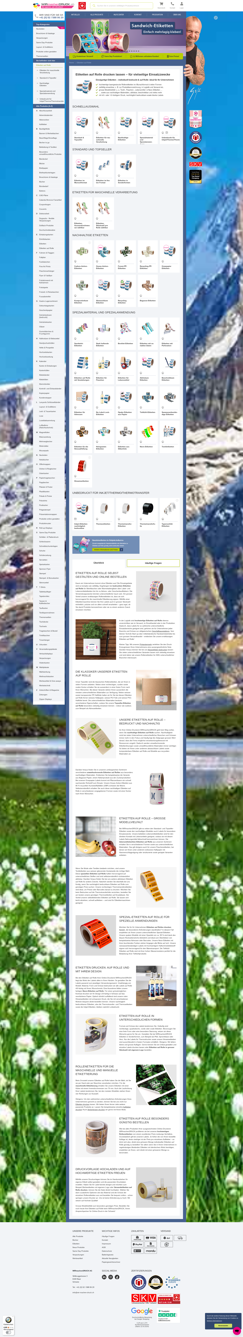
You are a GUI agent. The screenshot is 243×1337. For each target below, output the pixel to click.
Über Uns (177, 15)
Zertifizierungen (141, 1271)
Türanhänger (44, 640)
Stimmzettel (44, 582)
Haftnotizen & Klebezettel (49, 338)
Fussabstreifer (45, 296)
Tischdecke (43, 622)
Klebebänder (44, 375)
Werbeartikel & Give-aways (50, 681)
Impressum (106, 1244)
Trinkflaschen (44, 635)
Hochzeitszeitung (46, 357)
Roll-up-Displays (45, 528)
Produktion (157, 15)
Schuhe (42, 551)
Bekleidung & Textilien (48, 147)
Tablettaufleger (45, 592)
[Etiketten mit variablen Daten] (148, 334)
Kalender (42, 361)
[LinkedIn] (104, 1277)
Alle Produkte (96, 15)
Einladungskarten (46, 234)
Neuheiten (40, 29)
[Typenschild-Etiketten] (170, 514)
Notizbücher (44, 460)
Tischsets (43, 626)
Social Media (109, 1271)
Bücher (42, 182)
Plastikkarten (44, 491)
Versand (166, 1231)
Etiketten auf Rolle (43, 65)
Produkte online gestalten (46, 51)
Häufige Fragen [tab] (153, 563)
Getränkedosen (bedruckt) (45, 316)
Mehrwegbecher (45, 441)
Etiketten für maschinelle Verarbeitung (49, 71)
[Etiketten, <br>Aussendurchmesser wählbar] (82, 213)
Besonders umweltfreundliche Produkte (50, 153)
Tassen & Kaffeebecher (44, 602)
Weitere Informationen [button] (214, 1321)
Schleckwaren (44, 541)
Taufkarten (43, 608)
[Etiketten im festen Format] (104, 171)
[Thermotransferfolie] (148, 514)
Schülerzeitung (45, 555)
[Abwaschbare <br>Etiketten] (104, 291)
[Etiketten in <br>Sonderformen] (126, 171)
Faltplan (42, 257)
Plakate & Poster (46, 487)
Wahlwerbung (44, 672)
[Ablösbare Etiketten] (148, 368)
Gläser (42, 327)
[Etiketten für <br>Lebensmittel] (126, 368)
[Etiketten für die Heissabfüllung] (82, 437)
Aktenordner (44, 120)
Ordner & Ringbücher (47, 469)
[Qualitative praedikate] (155, 1282)
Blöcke (42, 163)
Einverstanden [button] (223, 1325)
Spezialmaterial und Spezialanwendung (47, 92)
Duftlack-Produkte (46, 225)
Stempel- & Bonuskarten (49, 578)
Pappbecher (44, 482)
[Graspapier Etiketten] (170, 256)
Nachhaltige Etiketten (44, 84)
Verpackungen (42, 38)
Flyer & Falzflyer (45, 275)
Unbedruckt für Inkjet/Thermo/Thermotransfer (51, 100)
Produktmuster (45, 523)
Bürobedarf (43, 186)
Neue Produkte (79, 1247)
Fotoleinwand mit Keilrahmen (46, 281)
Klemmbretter (44, 384)
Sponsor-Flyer (45, 569)
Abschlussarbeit (45, 111)
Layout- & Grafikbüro (44, 47)
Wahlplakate (44, 667)
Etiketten (42, 244)
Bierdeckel (43, 159)
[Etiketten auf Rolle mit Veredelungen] (82, 368)
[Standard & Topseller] (82, 128)
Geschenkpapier (45, 310)
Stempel (42, 573)
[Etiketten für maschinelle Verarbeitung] (104, 128)
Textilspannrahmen (46, 613)
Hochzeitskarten (45, 352)
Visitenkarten (44, 663)
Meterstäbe (43, 446)
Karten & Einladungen (48, 366)
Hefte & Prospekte (46, 348)
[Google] (142, 1311)
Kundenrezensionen (142, 1324)
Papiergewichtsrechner (111, 1262)
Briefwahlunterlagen (47, 172)
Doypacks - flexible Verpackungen (46, 219)
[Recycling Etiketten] (126, 291)
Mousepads (44, 450)
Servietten (43, 560)
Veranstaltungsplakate (48, 649)
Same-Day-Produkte (44, 42)
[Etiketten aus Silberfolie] (126, 437)
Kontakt (138, 15)
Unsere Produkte (83, 1231)
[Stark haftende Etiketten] (104, 334)
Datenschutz (107, 1251)
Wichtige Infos (111, 1231)
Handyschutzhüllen (46, 343)
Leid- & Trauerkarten (47, 411)
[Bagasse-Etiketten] (148, 291)
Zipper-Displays (45, 699)
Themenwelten (42, 56)
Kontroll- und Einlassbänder (50, 388)
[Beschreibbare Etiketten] (170, 368)
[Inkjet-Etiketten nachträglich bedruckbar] (82, 514)
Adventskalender (46, 115)
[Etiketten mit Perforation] (170, 334)
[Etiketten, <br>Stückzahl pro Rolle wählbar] (104, 213)
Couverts (42, 209)
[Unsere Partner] (195, 119)
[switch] (8, 1332)
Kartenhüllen (44, 370)
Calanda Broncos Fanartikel (50, 200)
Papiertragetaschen (47, 478)
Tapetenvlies (44, 596)
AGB (104, 1247)
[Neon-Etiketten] (148, 437)
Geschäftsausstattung (160, 631)
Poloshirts (43, 501)
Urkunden (43, 644)
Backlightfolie (44, 129)
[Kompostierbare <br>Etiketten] (82, 291)
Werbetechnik (44, 685)
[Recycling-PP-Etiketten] (148, 256)
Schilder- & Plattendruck (48, 537)
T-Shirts (42, 587)
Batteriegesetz (107, 1255)
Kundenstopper (45, 398)
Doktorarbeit (44, 213)
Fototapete (43, 287)
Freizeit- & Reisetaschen (49, 292)
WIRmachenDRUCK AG (82, 1271)
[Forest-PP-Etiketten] (126, 256)
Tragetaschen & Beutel (48, 631)
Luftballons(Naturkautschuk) (46, 426)
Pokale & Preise (45, 496)
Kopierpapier (44, 393)
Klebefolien (43, 379)
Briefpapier (43, 168)
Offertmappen (44, 464)
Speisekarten (44, 564)
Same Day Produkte (81, 1251)
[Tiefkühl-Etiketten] (148, 402)
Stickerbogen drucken (96, 1110)
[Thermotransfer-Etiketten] (126, 514)
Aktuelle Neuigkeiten (110, 1258)
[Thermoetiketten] (104, 514)
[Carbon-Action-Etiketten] (82, 256)
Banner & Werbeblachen (49, 133)
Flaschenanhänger (46, 271)
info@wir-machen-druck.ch (83, 1292)
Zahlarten (137, 1231)
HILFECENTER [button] (119, 15)
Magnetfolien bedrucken (157, 650)
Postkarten (43, 505)
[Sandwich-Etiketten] (82, 334)
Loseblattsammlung (47, 420)
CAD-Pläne (43, 195)
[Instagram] (110, 1277)
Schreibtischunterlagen (48, 546)
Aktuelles (75, 15)
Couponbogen (45, 204)
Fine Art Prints (44, 266)
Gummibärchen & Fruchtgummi (46, 332)
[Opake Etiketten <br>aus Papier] (126, 402)
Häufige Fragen (108, 1236)
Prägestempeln (146, 644)
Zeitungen (43, 694)
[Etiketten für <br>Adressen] (82, 402)
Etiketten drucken (82, 1104)
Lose (41, 416)
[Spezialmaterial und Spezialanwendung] (148, 128)
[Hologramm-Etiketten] (104, 437)
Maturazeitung (45, 437)
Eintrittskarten (44, 239)
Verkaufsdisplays (46, 654)
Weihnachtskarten (46, 676)
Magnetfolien (44, 432)
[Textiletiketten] (170, 437)
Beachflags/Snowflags (48, 138)
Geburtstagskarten (46, 306)
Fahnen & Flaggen (46, 253)
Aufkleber (43, 124)
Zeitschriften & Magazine (49, 690)
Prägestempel (44, 510)
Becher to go (44, 142)
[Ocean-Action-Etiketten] (104, 256)
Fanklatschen (44, 262)
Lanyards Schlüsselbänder (49, 402)
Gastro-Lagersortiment (48, 301)
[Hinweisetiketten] (82, 471)
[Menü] (12, 1317)
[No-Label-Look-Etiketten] (104, 402)
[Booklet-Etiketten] (126, 334)
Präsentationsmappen (48, 514)
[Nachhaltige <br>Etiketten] (126, 128)
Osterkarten (44, 473)
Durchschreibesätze (47, 230)
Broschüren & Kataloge (45, 33)
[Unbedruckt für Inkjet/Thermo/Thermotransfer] (170, 128)
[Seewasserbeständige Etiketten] (170, 402)
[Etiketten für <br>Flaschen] (104, 368)
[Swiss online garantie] (138, 1282)
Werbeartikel (78, 1258)
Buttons (42, 191)
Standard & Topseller (48, 78)
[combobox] (121, 6)
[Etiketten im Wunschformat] (82, 171)
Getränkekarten (45, 322)
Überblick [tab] (99, 563)
